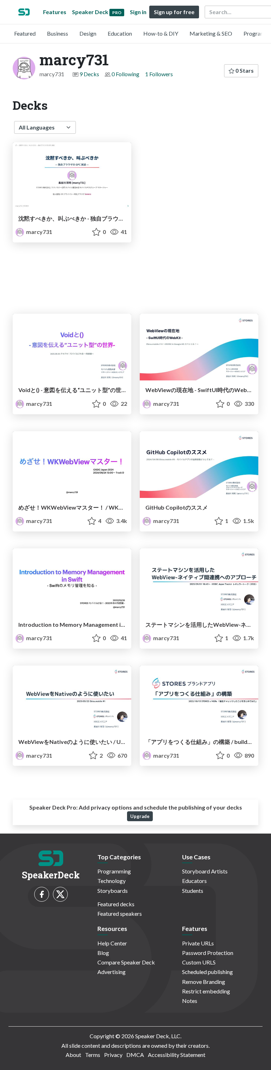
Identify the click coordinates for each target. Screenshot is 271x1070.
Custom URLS (199, 962)
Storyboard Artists (205, 871)
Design (87, 33)
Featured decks (115, 904)
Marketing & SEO (210, 33)
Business (57, 33)
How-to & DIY (160, 33)
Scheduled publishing (207, 971)
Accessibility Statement (176, 1054)
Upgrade (140, 816)
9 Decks (89, 74)
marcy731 (38, 231)
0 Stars (244, 70)
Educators (194, 880)
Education (120, 33)
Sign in (138, 11)
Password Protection (207, 952)
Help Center (112, 943)
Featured (25, 33)
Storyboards (112, 890)
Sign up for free (174, 11)
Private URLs (198, 943)
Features (54, 11)
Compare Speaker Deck (126, 962)
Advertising (111, 971)
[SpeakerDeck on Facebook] (41, 894)
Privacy (113, 1054)
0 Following (125, 74)
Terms (92, 1054)
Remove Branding (203, 981)
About (73, 1054)
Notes (189, 1000)
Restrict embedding (206, 991)
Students (192, 890)
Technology (111, 880)
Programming (114, 871)
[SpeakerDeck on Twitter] (60, 894)
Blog (103, 952)
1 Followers (159, 74)
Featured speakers (119, 913)
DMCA (135, 1054)
